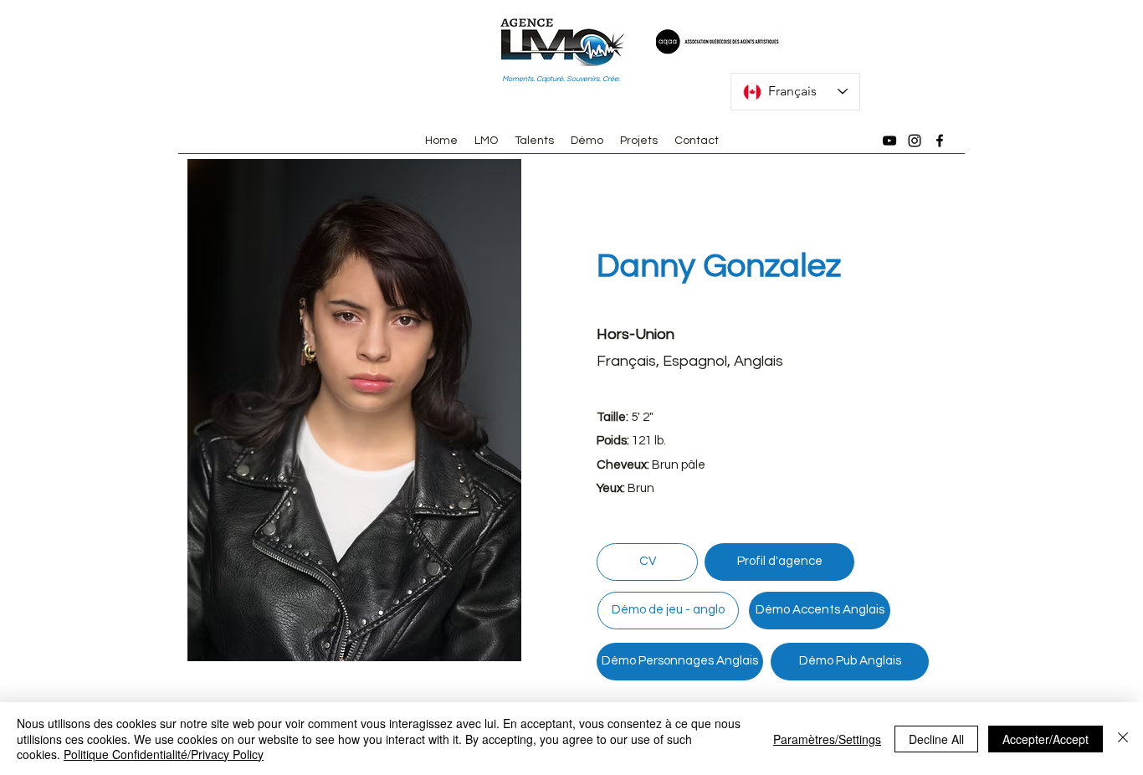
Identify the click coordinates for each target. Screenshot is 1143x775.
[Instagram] (914, 140)
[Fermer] (1123, 739)
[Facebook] (939, 140)
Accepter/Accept (1045, 739)
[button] (353, 410)
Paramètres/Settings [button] (827, 739)
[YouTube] (889, 140)
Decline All (936, 739)
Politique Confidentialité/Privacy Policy (164, 754)
